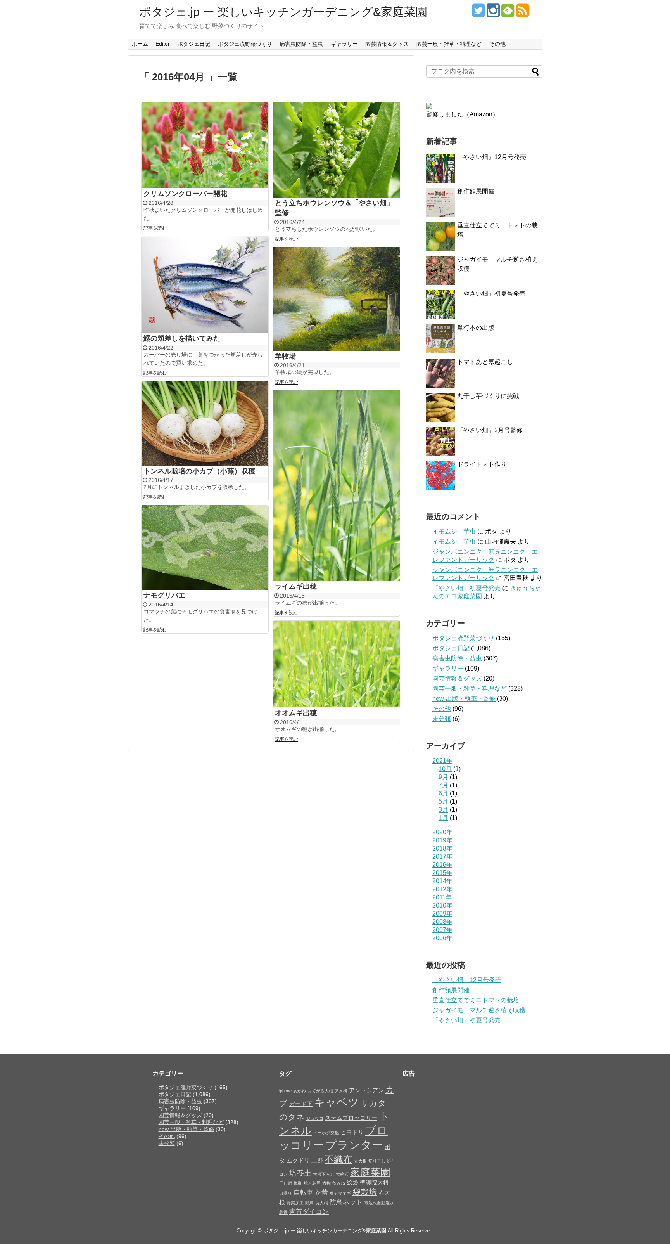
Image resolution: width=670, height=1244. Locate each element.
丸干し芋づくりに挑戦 (488, 396)
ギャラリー (344, 44)
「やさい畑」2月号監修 (490, 430)
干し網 (285, 1183)
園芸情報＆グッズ (387, 44)
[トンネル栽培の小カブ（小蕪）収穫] (205, 423)
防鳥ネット (346, 1202)
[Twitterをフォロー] (478, 13)
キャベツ (336, 1102)
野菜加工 (295, 1203)
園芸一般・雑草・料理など (449, 44)
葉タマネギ (340, 1193)
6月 (443, 793)
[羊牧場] (336, 299)
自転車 (303, 1192)
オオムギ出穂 (296, 713)
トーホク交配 (326, 1132)
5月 (443, 801)
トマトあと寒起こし (485, 362)
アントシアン (366, 1090)
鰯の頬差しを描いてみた (181, 338)
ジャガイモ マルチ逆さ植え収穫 (478, 1010)
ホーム (140, 44)
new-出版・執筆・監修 (464, 698)
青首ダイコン (309, 1211)
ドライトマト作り (482, 464)
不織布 (338, 1159)
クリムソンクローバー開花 (185, 194)
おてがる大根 (320, 1090)
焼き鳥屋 (312, 1183)
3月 (443, 809)
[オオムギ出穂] (336, 664)
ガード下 (301, 1104)
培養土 (300, 1173)
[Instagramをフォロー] (493, 13)
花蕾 (321, 1192)
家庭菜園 (370, 1172)
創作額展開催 (475, 191)
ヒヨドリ (352, 1132)
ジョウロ (314, 1118)
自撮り (285, 1193)
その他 (497, 44)
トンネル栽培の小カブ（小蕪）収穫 (199, 471)
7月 (443, 785)
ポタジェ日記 (194, 44)
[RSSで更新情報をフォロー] (522, 13)
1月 (443, 817)
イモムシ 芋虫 (454, 531)
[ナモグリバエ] (205, 547)
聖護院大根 (374, 1183)
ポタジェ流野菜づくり (245, 44)
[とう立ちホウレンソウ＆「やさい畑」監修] (336, 150)
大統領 (342, 1174)
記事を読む (155, 228)
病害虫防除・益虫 (301, 44)
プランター (354, 1144)
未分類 (441, 719)
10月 (445, 769)
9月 (443, 777)
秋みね (338, 1183)
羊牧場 (285, 356)
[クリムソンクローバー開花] (205, 145)
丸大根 (360, 1161)
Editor (162, 44)
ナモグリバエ (164, 595)
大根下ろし (323, 1174)
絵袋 (352, 1183)
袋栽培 (364, 1191)
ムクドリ (298, 1160)
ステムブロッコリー (351, 1118)
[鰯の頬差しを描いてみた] (205, 284)
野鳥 (309, 1203)
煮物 (326, 1183)
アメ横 (341, 1090)
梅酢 (298, 1183)
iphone (285, 1090)
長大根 (321, 1203)
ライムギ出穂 (296, 586)
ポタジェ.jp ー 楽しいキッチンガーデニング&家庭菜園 (283, 11)
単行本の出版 (475, 327)
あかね (299, 1090)
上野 (317, 1160)
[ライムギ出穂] (336, 485)
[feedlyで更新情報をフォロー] (507, 13)
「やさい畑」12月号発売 (491, 157)
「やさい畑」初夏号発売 (491, 293)
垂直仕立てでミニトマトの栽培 (475, 1000)
